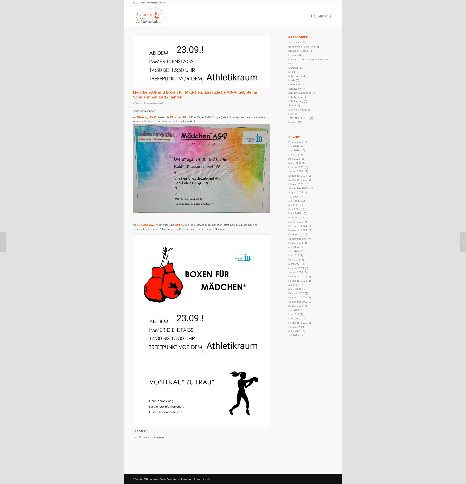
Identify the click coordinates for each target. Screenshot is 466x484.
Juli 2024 (293, 247)
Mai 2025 (293, 205)
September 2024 (298, 238)
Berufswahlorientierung (301, 46)
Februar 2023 (296, 293)
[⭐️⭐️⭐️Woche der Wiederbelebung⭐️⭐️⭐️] (463, 242)
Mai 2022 (293, 314)
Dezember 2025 (297, 175)
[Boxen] (201, 62)
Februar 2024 (296, 268)
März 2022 (294, 318)
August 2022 (295, 305)
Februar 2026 (296, 167)
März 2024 (294, 263)
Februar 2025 (296, 217)
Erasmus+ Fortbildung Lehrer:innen (308, 59)
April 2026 (294, 158)
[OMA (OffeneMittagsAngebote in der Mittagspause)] (3, 242)
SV (290, 113)
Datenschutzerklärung (203, 479)
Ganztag (293, 67)
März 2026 (294, 162)
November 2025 (297, 179)
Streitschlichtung (297, 109)
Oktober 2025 (296, 184)
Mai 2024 (293, 255)
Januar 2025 (295, 221)
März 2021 (294, 331)
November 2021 (297, 322)
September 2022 (298, 301)
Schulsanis (294, 88)
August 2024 (295, 242)
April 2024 (294, 259)
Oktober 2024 (296, 234)
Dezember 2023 (297, 276)
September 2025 (298, 188)
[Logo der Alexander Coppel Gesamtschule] (151, 16)
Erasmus (293, 55)
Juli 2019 (293, 335)
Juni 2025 (294, 200)
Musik (291, 80)
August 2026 (295, 142)
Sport (291, 105)
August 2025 (295, 192)
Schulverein (295, 97)
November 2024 (297, 230)
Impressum (186, 479)
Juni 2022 (294, 310)
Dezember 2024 (297, 226)
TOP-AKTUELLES (298, 118)
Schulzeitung (295, 101)
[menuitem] (321, 16)
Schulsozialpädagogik (153, 103)
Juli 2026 (293, 146)
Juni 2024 (294, 251)
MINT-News (295, 76)
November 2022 (297, 297)
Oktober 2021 (296, 326)
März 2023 (294, 289)
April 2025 (294, 209)
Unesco (292, 122)
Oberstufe (294, 84)
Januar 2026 (295, 171)
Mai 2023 (293, 284)
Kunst (291, 71)
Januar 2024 (295, 272)
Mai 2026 (293, 154)
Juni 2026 (294, 150)
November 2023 (297, 280)
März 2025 (294, 213)
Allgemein (139, 103)
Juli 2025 (293, 196)
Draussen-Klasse (298, 50)
